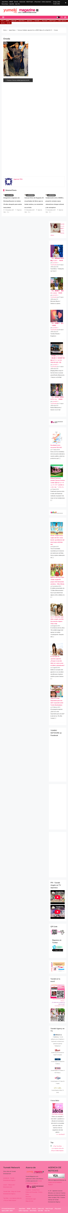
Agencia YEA (18, 179)
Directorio (28, 1196)
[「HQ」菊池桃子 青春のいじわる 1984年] (57, 283)
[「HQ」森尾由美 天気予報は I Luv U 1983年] (57, 251)
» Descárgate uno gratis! (59, 1005)
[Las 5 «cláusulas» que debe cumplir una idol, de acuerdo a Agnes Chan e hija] (57, 609)
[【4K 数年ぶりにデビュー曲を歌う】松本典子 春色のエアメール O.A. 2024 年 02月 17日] (57, 348)
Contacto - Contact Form (33, 1190)
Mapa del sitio (29, 1201)
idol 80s (9, 23)
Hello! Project (29, 1)
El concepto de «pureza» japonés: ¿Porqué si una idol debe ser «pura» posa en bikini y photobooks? (57, 661)
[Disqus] (34, 105)
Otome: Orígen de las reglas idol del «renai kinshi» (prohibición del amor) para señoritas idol (57, 540)
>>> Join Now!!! (60, 1134)
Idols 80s (11, 4)
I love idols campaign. (57, 1114)
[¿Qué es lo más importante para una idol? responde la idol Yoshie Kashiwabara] (57, 691)
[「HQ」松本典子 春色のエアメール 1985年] (57, 389)
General (16, 1)
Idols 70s (17, 4)
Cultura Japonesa (46, 1)
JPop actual (37, 1)
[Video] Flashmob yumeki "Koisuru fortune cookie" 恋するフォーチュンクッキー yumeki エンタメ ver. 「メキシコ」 (58, 482)
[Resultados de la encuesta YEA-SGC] (57, 438)
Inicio (2, 20)
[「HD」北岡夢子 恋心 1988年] (57, 316)
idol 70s (3, 23)
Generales (37, 20)
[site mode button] (58, 17)
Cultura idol (22, 1)
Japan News (5, 1)
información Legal (31, 1199)
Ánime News (5, 4)
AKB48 (11, 1)
